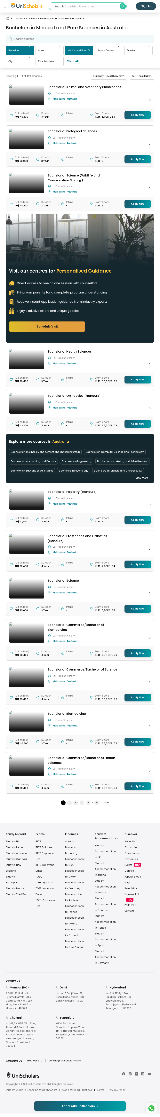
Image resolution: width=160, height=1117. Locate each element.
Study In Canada (16, 859)
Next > (107, 802)
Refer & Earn (131, 888)
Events (128, 865)
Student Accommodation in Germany (105, 957)
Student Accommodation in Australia (105, 886)
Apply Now (137, 115)
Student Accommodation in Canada (105, 904)
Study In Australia (16, 853)
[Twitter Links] (136, 1073)
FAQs (127, 882)
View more (142, 478)
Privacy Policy (117, 1090)
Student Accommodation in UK (105, 851)
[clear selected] (89, 50)
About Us (129, 841)
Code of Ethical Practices (77, 1090)
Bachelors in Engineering (76, 461)
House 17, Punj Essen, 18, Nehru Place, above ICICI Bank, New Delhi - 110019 (70, 997)
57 (97, 802)
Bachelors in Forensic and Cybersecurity (118, 470)
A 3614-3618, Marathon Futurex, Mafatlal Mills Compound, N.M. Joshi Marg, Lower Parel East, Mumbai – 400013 (19, 1001)
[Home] (8, 18)
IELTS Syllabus (44, 847)
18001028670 (34, 1060)
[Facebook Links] (123, 1073)
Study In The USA (16, 894)
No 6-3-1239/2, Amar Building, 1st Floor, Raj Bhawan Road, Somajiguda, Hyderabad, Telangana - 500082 (121, 1001)
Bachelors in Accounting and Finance (33, 461)
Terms (100, 1090)
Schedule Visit (47, 326)
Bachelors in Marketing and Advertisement (122, 461)
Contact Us (131, 859)
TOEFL (39, 876)
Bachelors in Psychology (73, 470)
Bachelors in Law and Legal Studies (32, 470)
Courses (18, 18)
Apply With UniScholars (78, 1106)
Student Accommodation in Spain (105, 939)
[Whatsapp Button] (151, 1108)
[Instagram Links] (130, 1073)
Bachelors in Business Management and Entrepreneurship (45, 452)
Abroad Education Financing (71, 847)
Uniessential (131, 894)
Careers (129, 870)
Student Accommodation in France (105, 921)
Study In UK (12, 841)
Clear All (73, 61)
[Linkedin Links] (142, 1073)
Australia (31, 18)
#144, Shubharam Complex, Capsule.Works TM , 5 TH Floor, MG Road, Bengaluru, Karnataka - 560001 (70, 1031)
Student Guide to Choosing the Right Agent (31, 1090)
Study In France (15, 888)
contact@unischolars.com (65, 1060)
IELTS (38, 841)
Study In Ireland (15, 847)
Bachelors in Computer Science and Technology (115, 452)
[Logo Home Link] (22, 1077)
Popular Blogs (132, 876)
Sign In (146, 6)
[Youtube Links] (149, 1073)
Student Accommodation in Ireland (105, 869)
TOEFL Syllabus (44, 882)
